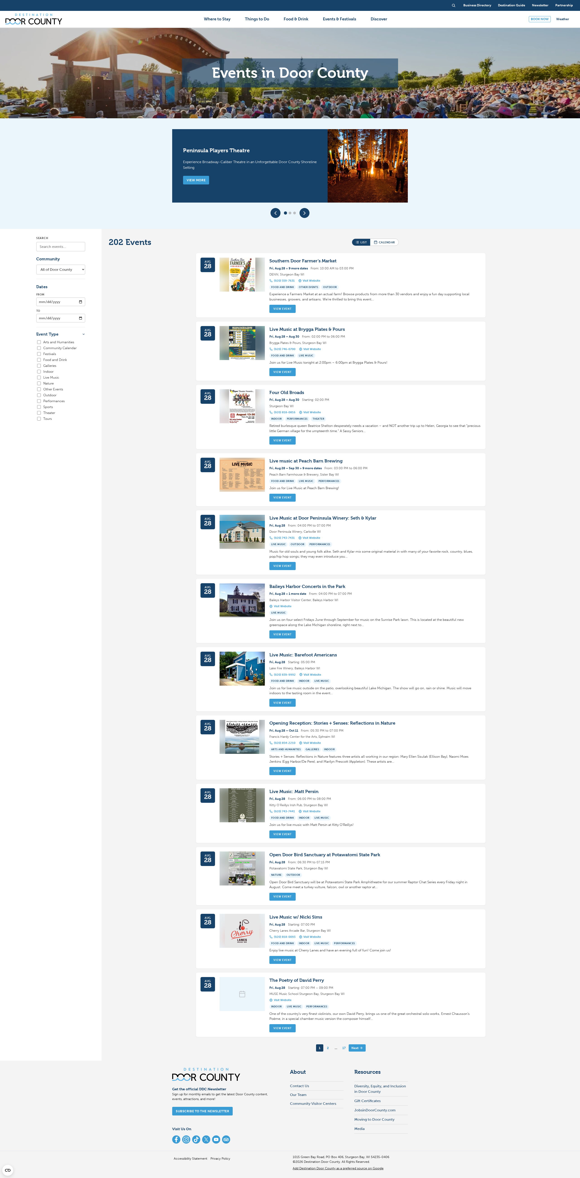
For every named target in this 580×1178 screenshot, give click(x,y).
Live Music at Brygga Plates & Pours (307, 329)
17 (344, 1048)
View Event (282, 308)
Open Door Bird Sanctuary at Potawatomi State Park (324, 854)
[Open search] (453, 5)
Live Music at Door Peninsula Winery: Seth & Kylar (322, 518)
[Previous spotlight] (275, 213)
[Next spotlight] (304, 213)
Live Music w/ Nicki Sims (295, 917)
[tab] (285, 213)
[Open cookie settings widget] (7, 1170)
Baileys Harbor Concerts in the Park (307, 586)
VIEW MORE (196, 180)
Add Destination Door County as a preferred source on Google (338, 1168)
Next (354, 1048)
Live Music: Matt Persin (294, 791)
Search (42, 238)
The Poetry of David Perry (296, 980)
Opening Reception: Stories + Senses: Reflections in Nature (332, 723)
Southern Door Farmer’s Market (302, 261)
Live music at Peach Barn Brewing (306, 461)
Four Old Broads (286, 392)
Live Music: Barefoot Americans (303, 655)
